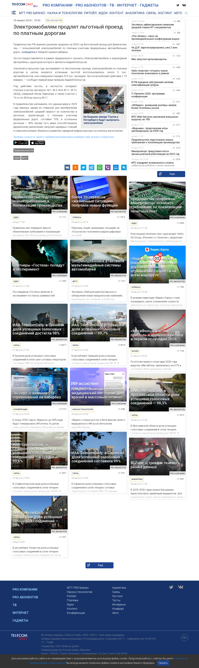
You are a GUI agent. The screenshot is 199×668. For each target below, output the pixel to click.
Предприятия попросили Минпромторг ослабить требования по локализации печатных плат (156, 205)
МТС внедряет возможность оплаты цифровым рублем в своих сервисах (153, 164)
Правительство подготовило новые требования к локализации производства (155, 141)
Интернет (127, 5)
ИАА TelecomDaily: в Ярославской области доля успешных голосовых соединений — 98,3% (155, 397)
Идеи (103, 13)
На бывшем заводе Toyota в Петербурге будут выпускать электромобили (101, 119)
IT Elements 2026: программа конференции (148, 95)
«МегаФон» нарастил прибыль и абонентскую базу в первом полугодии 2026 (157, 335)
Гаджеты (149, 5)
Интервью (119, 604)
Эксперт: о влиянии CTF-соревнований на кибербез (37, 395)
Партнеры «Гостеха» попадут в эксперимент (39, 267)
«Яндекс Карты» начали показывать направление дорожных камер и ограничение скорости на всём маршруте (154, 267)
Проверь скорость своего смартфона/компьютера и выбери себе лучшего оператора (63, 136)
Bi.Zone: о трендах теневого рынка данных (155, 465)
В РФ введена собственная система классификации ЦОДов (152, 83)
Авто (178, 13)
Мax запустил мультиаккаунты (149, 59)
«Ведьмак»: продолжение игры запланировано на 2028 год (149, 130)
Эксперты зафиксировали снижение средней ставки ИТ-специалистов (152, 26)
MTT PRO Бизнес (32, 13)
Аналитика (135, 13)
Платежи (72, 600)
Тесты (116, 600)
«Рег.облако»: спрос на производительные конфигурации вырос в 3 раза (155, 39)
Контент (116, 13)
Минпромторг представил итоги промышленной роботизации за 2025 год (155, 153)
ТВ (111, 5)
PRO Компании (57, 5)
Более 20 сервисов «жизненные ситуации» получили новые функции (95, 201)
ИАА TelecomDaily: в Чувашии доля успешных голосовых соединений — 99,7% (98, 329)
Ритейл (90, 13)
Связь (151, 13)
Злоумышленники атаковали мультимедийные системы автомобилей (98, 265)
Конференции (76, 612)
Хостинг (165, 13)
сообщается (28, 52)
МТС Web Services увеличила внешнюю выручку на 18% (154, 118)
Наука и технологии (64, 13)
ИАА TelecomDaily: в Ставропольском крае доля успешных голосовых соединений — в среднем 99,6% (37, 453)
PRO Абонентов (91, 5)
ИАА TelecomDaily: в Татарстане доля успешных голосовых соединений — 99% (37, 519)
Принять (163, 662)
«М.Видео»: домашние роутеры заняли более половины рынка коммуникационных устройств (153, 108)
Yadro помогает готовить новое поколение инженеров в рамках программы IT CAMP (150, 73)
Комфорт (118, 608)
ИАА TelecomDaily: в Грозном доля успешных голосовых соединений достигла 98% (38, 329)
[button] (67, 167)
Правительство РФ (23, 150)
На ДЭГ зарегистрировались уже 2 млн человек (154, 49)
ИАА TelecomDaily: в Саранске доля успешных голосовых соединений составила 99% (98, 457)
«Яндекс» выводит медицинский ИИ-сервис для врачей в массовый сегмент (98, 393)
